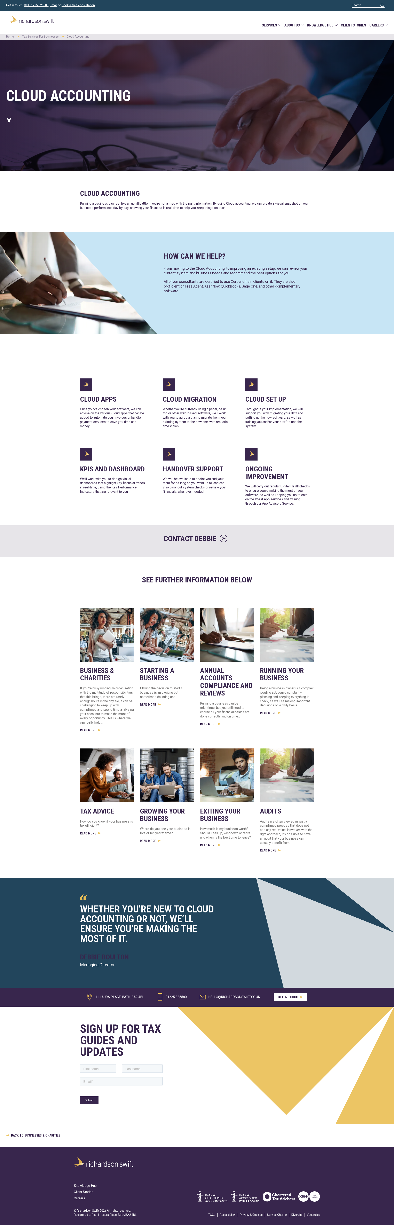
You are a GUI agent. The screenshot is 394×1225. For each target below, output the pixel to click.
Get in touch (288, 997)
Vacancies (313, 1214)
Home (10, 36)
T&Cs (211, 1214)
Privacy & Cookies (251, 1214)
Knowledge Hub (320, 25)
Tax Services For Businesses (40, 36)
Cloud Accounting (78, 36)
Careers (376, 25)
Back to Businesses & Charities (35, 1135)
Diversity (296, 1214)
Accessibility (228, 1214)
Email (53, 5)
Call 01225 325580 (36, 5)
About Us (292, 25)
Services (269, 25)
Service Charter (277, 1214)
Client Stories (353, 25)
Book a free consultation (78, 5)
